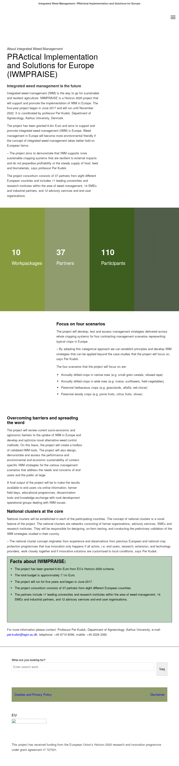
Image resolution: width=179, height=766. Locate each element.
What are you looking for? (28, 660)
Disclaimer (157, 694)
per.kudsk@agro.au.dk (22, 634)
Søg (162, 669)
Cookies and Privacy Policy (33, 694)
